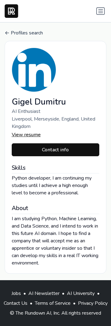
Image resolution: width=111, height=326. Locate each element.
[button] (56, 70)
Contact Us (15, 303)
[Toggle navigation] (100, 11)
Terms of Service (53, 303)
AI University (81, 293)
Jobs (16, 293)
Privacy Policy (93, 303)
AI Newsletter (44, 293)
